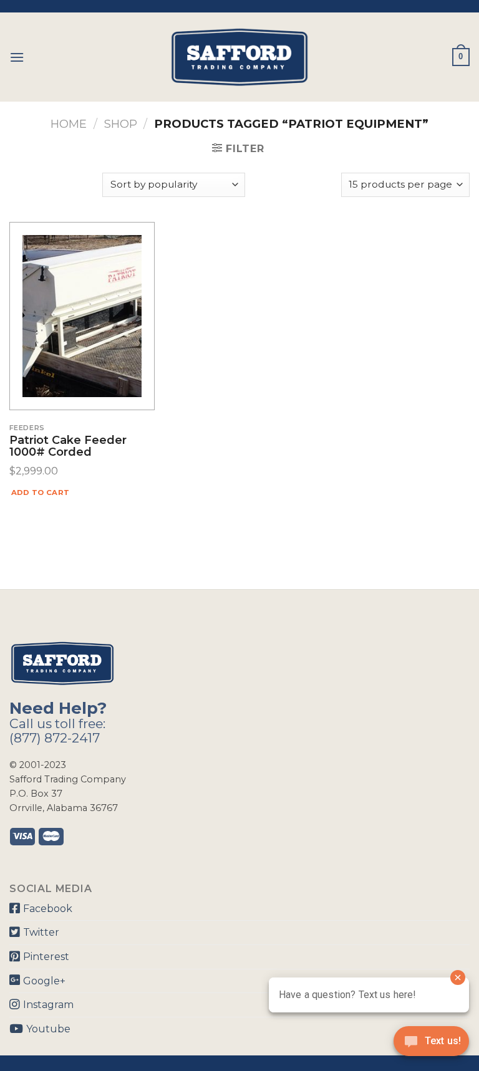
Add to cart (40, 492)
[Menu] (16, 57)
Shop (120, 124)
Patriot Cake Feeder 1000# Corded (68, 447)
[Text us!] (431, 1045)
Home (69, 124)
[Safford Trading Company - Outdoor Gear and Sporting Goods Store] (239, 57)
